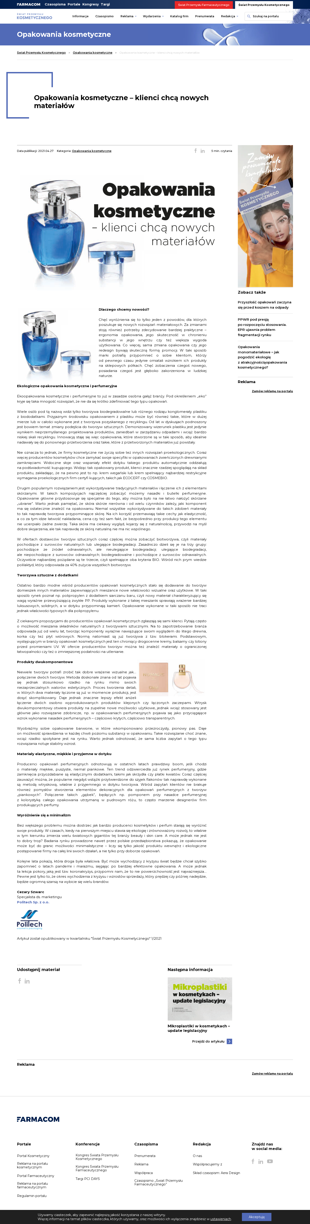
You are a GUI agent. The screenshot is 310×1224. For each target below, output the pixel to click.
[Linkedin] (260, 1161)
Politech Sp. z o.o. (33, 902)
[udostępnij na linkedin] (202, 151)
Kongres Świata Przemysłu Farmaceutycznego (97, 1168)
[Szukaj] (248, 16)
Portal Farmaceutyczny (35, 1176)
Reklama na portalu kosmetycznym (32, 1165)
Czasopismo (104, 16)
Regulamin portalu (32, 1196)
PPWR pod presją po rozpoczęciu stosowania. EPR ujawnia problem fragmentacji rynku (262, 327)
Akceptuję (257, 1217)
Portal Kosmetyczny (33, 1156)
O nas (197, 1156)
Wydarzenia (152, 16)
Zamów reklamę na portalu (272, 391)
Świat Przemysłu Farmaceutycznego (203, 5)
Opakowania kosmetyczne (92, 52)
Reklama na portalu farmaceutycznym (32, 1185)
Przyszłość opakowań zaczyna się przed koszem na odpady (264, 305)
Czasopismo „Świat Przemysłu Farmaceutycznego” (158, 1182)
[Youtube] (270, 1161)
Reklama (127, 16)
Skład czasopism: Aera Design (216, 1173)
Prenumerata (204, 16)
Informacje (80, 16)
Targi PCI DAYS (88, 1179)
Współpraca (143, 1173)
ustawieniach (220, 1219)
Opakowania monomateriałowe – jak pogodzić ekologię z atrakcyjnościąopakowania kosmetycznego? (262, 357)
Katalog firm (179, 16)
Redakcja (228, 16)
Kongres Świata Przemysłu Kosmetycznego (97, 1157)
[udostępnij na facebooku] (195, 151)
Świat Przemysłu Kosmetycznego (264, 5)
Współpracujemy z (207, 1164)
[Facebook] (253, 1161)
